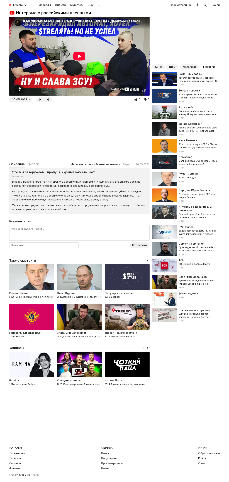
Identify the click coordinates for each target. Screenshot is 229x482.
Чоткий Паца (113, 380)
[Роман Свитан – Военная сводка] (186, 179)
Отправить (139, 245)
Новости (209, 66)
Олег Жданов (66, 293)
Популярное (109, 458)
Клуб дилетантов (69, 380)
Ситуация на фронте (119, 293)
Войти (215, 5)
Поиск (105, 453)
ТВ (33, 5)
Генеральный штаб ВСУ (25, 332)
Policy (202, 458)
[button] (147, 260)
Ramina (14, 380)
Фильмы (60, 5)
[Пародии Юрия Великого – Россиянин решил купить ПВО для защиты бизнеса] (186, 195)
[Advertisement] (79, 132)
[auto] (197, 4)
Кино (158, 66)
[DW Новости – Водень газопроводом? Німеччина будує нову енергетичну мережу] (186, 232)
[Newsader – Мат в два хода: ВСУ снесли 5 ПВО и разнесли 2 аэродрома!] (186, 162)
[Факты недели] (186, 299)
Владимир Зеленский (71, 332)
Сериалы (45, 5)
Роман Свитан (18, 293)
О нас (202, 463)
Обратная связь (209, 453)
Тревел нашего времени (121, 332)
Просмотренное (181, 5)
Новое (105, 468)
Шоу (91, 5)
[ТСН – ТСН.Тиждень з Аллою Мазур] (186, 265)
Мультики (76, 5)
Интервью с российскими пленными (95, 164)
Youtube (15, 348)
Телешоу (15, 458)
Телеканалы (17, 453)
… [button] (99, 5)
